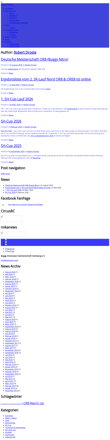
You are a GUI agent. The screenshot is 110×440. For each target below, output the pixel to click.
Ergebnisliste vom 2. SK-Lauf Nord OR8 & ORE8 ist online (46, 79)
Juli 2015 (8, 376)
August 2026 (10, 272)
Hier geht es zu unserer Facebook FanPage (25, 204)
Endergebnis (13, 69)
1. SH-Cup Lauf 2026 (17, 99)
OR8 (26, 403)
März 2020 (9, 324)
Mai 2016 (8, 360)
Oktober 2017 (10, 341)
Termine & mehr (11, 30)
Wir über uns (10, 11)
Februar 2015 (10, 386)
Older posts (5, 174)
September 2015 (11, 374)
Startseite (9, 8)
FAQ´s (11, 13)
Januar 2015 (10, 388)
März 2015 (9, 383)
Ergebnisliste (72, 109)
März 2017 (9, 348)
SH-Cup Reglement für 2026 (42, 136)
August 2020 (10, 319)
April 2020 (9, 322)
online (47, 89)
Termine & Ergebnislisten (15, 427)
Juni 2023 (9, 303)
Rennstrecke (10, 423)
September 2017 (11, 343)
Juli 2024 (8, 293)
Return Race (14, 20)
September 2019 (11, 326)
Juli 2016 (8, 355)
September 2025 (11, 281)
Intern (12, 27)
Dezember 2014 (11, 390)
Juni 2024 (9, 296)
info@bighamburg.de (9, 260)
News (7, 25)
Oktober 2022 (10, 305)
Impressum (14, 44)
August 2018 (10, 331)
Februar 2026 (10, 279)
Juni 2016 (9, 357)
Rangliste (36, 158)
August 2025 (10, 284)
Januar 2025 (10, 286)
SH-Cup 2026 (11, 121)
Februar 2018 (10, 336)
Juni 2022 (9, 310)
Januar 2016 (10, 367)
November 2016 (11, 350)
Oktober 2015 (10, 371)
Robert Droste (25, 52)
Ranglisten (13, 32)
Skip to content (7, 4)
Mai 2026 (8, 274)
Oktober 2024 (10, 288)
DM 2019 (13, 15)
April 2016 (9, 362)
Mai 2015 (8, 379)
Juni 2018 (9, 334)
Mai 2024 (8, 298)
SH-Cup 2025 (11, 145)
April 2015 (9, 381)
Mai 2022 (8, 312)
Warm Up (37, 403)
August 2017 (10, 345)
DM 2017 (13, 18)
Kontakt (8, 42)
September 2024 (11, 291)
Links (7, 39)
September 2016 (11, 352)
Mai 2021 (8, 317)
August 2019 (10, 329)
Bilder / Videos (11, 37)
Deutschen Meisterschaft (16, 404)
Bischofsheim (4, 404)
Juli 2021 (8, 315)
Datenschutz (14, 46)
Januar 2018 (10, 338)
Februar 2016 (10, 364)
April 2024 (9, 300)
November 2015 (11, 369)
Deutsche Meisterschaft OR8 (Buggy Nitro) (34, 59)
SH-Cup (12, 34)
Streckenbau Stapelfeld (18, 23)
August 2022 (10, 307)
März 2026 (9, 277)
